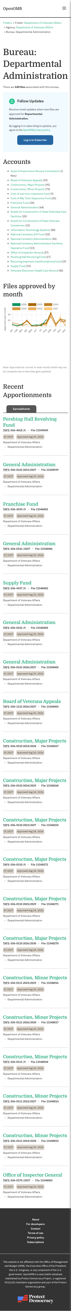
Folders (7, 22)
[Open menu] (64, 8)
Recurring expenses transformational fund (36, 261)
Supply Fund (18, 266)
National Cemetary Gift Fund (27, 234)
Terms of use (35, 1233)
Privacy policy (35, 1237)
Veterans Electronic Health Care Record (34, 270)
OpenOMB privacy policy (36, 130)
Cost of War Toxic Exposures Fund (31, 198)
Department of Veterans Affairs (42, 22)
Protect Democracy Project (36, 1278)
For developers (35, 1224)
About (35, 1219)
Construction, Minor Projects (28, 189)
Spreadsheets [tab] (21, 409)
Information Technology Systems (30, 230)
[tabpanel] (35, 807)
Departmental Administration (25, 447)
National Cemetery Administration (31, 239)
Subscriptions (35, 1242)
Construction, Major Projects (27, 184)
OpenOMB (12, 8)
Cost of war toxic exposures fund (30, 193)
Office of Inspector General (27, 252)
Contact (35, 1228)
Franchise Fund (20, 203)
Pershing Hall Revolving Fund (28, 257)
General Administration (24, 207)
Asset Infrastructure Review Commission (35, 171)
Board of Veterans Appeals (26, 180)
